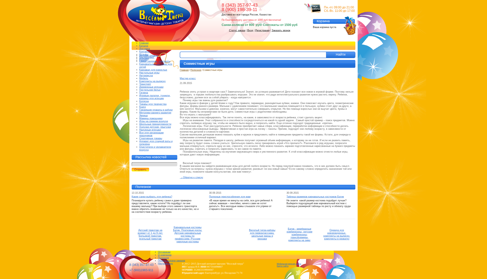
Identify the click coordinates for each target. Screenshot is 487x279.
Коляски (144, 101)
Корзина (323, 21)
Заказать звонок (281, 30)
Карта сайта (282, 266)
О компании (164, 254)
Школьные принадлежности (155, 124)
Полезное (195, 70)
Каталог (143, 45)
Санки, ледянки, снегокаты (154, 61)
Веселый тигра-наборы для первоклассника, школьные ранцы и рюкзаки (262, 234)
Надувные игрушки (150, 129)
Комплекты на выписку (152, 81)
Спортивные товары (150, 138)
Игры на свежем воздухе (153, 121)
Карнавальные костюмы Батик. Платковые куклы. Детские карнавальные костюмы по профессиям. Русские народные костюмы (187, 234)
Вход (250, 30)
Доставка (144, 48)
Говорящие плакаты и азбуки (156, 109)
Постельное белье (150, 89)
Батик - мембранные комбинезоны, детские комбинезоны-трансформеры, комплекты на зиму (299, 234)
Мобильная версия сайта (289, 264)
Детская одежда (148, 55)
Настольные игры (149, 72)
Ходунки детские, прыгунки (155, 127)
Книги (142, 107)
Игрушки (144, 58)
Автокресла (146, 75)
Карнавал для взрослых (153, 69)
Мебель (143, 78)
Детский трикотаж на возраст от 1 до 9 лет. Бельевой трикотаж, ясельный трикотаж (150, 234)
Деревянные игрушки (151, 87)
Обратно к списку (192, 177)
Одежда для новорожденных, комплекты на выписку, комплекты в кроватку (336, 234)
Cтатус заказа (237, 30)
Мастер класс (188, 78)
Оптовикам (164, 252)
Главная (144, 43)
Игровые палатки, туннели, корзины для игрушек (154, 97)
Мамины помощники (150, 118)
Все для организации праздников (151, 134)
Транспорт (145, 84)
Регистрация (262, 30)
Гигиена (143, 92)
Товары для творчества (152, 104)
